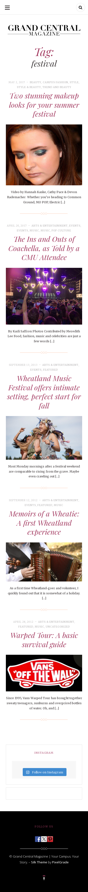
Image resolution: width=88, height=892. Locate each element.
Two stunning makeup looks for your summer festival (44, 105)
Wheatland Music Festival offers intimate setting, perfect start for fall (44, 391)
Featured (50, 369)
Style (74, 82)
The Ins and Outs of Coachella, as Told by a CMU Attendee (44, 248)
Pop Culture (61, 230)
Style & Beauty (29, 87)
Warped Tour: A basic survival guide (44, 639)
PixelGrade (60, 862)
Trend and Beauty (57, 87)
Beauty (35, 82)
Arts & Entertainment (50, 225)
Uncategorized (58, 626)
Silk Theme (39, 862)
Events (74, 225)
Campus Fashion (55, 82)
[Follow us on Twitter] (44, 838)
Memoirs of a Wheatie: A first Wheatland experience (44, 523)
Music (34, 230)
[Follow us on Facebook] (38, 838)
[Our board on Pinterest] (50, 838)
